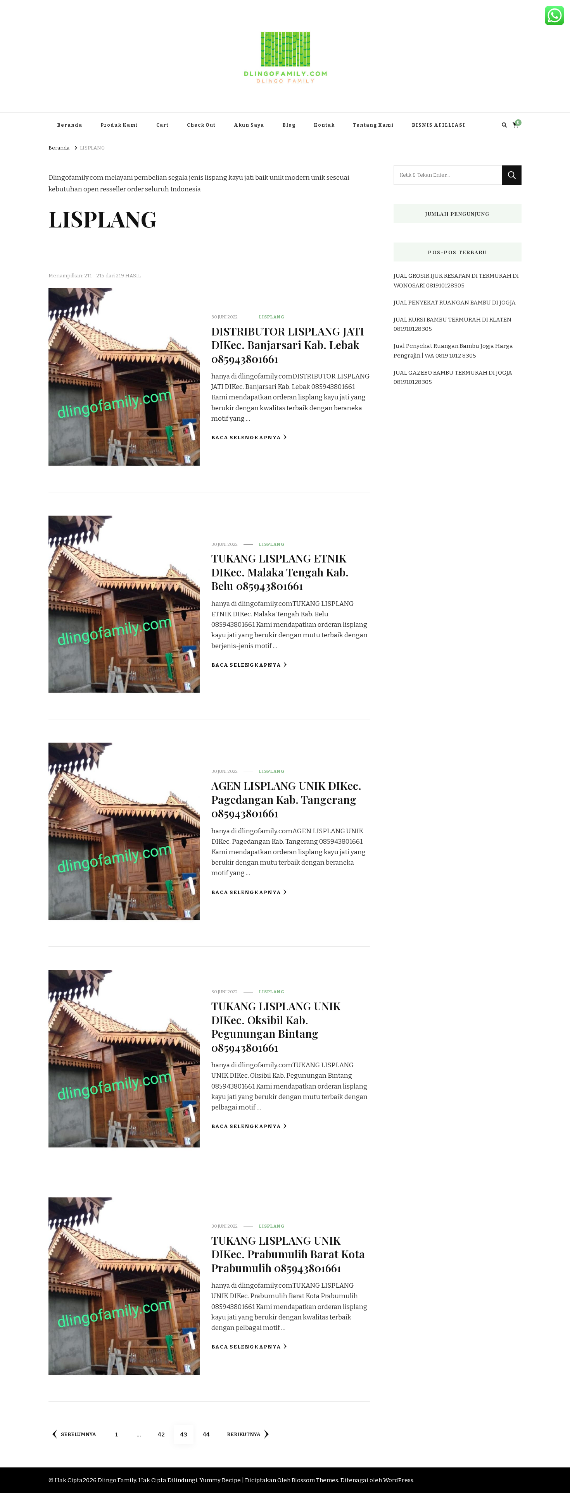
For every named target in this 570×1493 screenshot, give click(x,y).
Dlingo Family (117, 1480)
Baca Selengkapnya (246, 438)
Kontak (324, 125)
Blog (288, 125)
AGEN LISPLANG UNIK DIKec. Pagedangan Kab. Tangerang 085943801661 (286, 799)
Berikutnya (243, 1434)
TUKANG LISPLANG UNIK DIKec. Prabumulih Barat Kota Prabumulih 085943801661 (288, 1254)
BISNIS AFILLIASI (438, 125)
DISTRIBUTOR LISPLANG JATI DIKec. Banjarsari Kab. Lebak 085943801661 (287, 344)
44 (209, 1434)
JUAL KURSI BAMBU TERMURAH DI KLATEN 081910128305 (452, 324)
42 (164, 1434)
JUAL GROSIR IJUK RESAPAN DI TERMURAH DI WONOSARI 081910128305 (456, 280)
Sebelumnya (78, 1434)
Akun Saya (249, 125)
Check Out (201, 125)
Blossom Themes (315, 1480)
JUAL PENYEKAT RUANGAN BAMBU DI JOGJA (455, 302)
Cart (162, 125)
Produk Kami (119, 125)
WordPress (398, 1480)
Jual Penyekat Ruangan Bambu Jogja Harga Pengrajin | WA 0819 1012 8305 (453, 350)
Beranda (69, 125)
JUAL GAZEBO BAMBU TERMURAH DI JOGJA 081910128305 (453, 377)
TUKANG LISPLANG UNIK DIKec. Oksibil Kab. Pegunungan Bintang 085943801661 (275, 1026)
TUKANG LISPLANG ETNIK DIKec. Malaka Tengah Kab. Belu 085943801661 (280, 571)
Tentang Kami (373, 125)
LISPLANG (272, 317)
